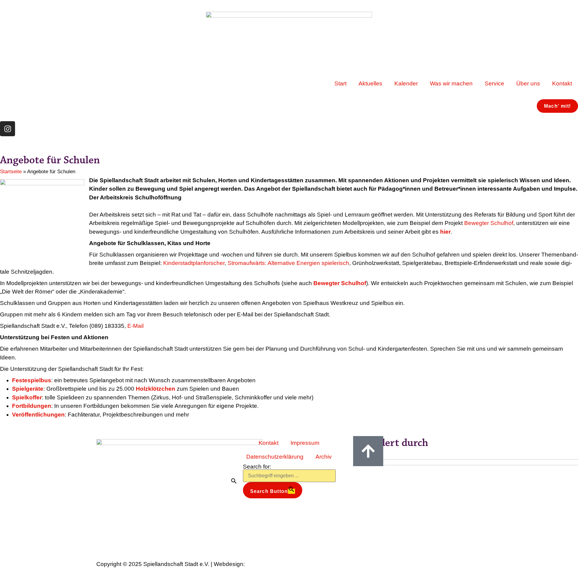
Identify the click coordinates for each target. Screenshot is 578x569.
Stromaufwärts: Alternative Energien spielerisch (288, 263)
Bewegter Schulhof (488, 223)
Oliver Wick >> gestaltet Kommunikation (284, 564)
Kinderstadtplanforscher (194, 263)
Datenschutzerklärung (274, 457)
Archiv (323, 457)
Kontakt (562, 83)
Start (340, 83)
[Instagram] (7, 128)
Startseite (11, 171)
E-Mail (135, 326)
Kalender (406, 83)
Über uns (528, 83)
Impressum (305, 443)
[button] (234, 481)
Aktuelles (370, 83)
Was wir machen (451, 83)
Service (494, 83)
